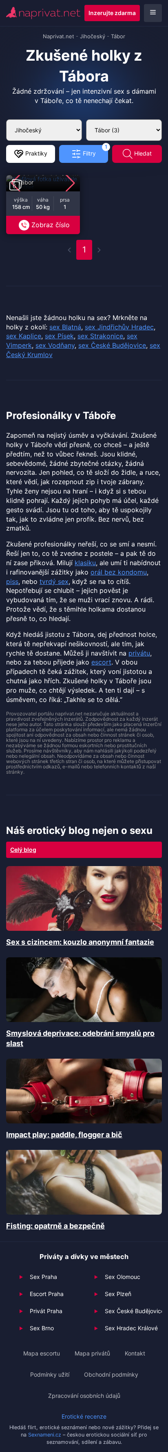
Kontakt (135, 1353)
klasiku (85, 563)
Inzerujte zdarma (112, 12)
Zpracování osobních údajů (84, 1395)
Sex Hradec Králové (131, 1328)
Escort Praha (47, 1293)
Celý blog (23, 849)
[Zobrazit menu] (153, 13)
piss (12, 581)
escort (101, 662)
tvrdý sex (54, 581)
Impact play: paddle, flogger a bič (64, 1134)
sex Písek (59, 336)
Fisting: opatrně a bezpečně (55, 1226)
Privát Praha (46, 1310)
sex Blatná (65, 327)
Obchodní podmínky (111, 1374)
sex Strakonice (100, 336)
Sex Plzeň (118, 1293)
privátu (139, 653)
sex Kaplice (23, 336)
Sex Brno (42, 1328)
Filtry (94, 151)
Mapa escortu (41, 1353)
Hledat (142, 153)
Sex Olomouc (122, 1276)
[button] (70, 183)
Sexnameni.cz (44, 1435)
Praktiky (35, 153)
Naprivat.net (58, 36)
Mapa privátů (92, 1353)
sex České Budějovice (112, 345)
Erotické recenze (84, 1416)
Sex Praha (43, 1276)
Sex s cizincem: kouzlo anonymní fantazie (80, 942)
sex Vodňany (55, 345)
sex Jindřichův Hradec (119, 327)
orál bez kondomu (119, 572)
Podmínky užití (49, 1374)
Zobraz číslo (50, 225)
